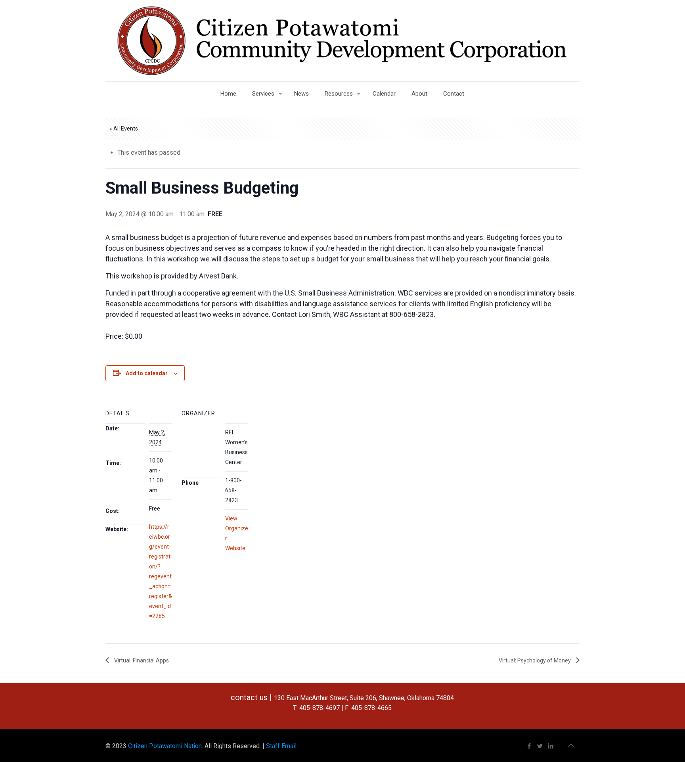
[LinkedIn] (551, 746)
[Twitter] (540, 746)
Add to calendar (147, 373)
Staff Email (281, 746)
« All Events (123, 128)
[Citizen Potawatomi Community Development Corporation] (342, 40)
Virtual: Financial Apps (141, 660)
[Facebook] (529, 746)
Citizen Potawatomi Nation (165, 746)
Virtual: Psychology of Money (535, 660)
